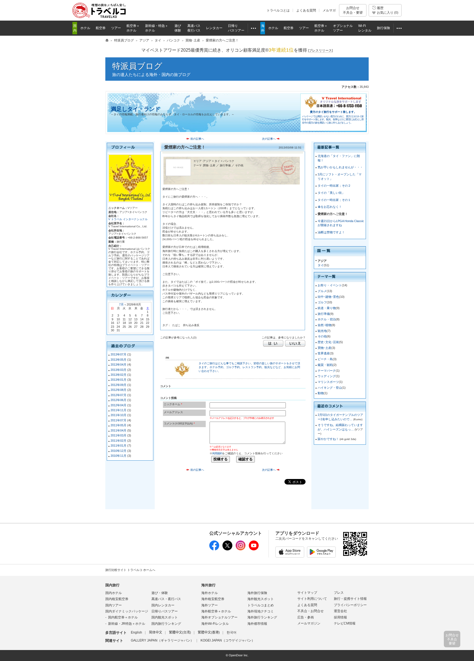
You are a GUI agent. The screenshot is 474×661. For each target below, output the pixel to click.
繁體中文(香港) (209, 632)
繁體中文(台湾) (180, 632)
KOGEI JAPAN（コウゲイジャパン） (228, 640)
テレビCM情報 (345, 623)
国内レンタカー (162, 605)
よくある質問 (306, 10)
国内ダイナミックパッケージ (126, 611)
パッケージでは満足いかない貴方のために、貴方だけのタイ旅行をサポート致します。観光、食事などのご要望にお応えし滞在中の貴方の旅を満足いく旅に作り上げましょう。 (332, 119)
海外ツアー (209, 605)
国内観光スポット (164, 617)
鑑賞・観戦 (325, 364)
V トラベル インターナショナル (128, 219)
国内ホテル (113, 593)
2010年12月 (118, 450)
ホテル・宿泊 (327, 319)
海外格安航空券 (212, 599)
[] (320, 50)
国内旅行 (112, 585)
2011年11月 (118, 410)
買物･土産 (324, 347)
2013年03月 (118, 369)
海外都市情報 (257, 624)
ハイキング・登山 (330, 387)
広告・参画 (305, 617)
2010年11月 (118, 455)
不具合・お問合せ (310, 611)
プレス (339, 593)
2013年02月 (118, 374)
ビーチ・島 (325, 359)
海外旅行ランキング (262, 617)
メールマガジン (308, 623)
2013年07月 (118, 354)
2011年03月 (118, 435)
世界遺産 (324, 353)
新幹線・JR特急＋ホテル (126, 624)
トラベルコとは (278, 10)
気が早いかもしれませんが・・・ (340, 167)
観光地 (322, 330)
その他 (322, 336)
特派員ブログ (137, 66)
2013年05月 (118, 359)
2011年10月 (118, 415)
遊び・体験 (159, 593)
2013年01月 (118, 379)
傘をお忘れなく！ (330, 206)
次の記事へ (269, 138)
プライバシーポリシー (350, 605)
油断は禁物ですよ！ (331, 232)
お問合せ (353, 10)
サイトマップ (307, 593)
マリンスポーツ (328, 381)
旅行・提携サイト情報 (350, 599)
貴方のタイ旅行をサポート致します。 (333, 111)
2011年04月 (118, 430)
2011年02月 (118, 440)
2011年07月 (118, 420)
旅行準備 (324, 313)
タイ (321, 265)
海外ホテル (209, 593)
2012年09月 (118, 384)
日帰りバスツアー (164, 611)
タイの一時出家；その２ (334, 185)
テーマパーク (327, 370)
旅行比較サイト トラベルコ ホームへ (130, 570)
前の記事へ (197, 138)
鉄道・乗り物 (327, 308)
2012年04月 (118, 405)
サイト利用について (312, 599)
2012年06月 (118, 400)
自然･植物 (324, 325)
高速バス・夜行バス (166, 599)
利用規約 (217, 453)
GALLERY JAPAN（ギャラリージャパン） (162, 640)
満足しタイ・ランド (135, 109)
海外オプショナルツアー (219, 617)
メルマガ (329, 10)
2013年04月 (118, 364)
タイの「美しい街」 (331, 192)
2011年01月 (118, 445)
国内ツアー (113, 605)
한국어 (231, 632)
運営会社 (340, 611)
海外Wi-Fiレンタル (215, 624)
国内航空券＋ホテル (123, 617)
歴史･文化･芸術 (328, 342)
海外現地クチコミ (260, 611)
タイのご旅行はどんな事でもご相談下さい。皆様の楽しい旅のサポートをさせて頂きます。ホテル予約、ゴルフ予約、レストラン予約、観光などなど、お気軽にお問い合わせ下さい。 (249, 367)
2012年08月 (118, 389)
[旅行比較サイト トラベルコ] (107, 41)
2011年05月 (118, 425)
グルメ (322, 291)
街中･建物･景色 (328, 296)
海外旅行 (208, 585)
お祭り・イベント (330, 285)
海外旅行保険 (257, 593)
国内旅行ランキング (166, 624)
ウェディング (327, 376)
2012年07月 (118, 395)
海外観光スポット (260, 599)
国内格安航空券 (116, 599)
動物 (321, 393)
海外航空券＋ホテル (216, 611)
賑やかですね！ (329, 439)
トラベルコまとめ (260, 605)
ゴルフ (322, 302)
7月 (121, 304)
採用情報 (340, 617)
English (136, 632)
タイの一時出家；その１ (334, 199)
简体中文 (155, 632)
